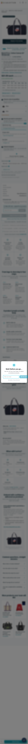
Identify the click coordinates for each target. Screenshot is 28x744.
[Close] (25, 363)
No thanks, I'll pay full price (14, 380)
